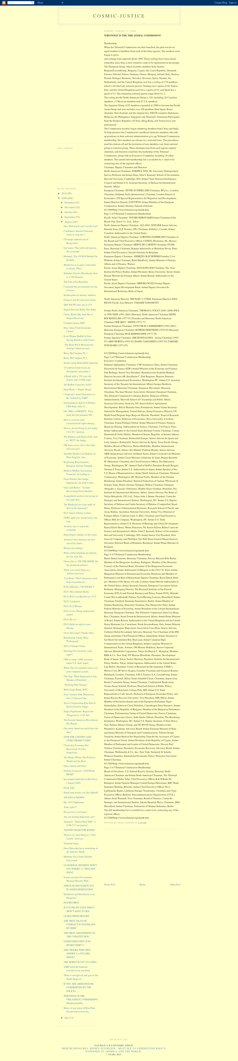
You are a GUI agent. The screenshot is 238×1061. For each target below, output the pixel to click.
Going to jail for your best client (80, 299)
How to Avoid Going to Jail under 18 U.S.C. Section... (80, 429)
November (70, 207)
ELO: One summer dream (76, 591)
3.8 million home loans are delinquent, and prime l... (77, 369)
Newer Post (109, 884)
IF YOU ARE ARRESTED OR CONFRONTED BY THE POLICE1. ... (78, 987)
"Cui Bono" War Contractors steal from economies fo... (80, 580)
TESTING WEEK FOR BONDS (79, 830)
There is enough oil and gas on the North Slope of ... (81, 977)
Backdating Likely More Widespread (76, 639)
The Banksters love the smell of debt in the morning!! (79, 506)
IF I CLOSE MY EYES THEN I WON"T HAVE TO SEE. (79, 909)
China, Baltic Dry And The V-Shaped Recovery (78, 316)
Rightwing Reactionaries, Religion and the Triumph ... (79, 463)
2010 (64, 193)
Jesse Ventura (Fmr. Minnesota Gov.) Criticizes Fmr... (79, 696)
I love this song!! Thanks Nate (79, 632)
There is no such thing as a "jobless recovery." (77, 571)
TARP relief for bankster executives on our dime (77, 968)
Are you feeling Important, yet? (79, 816)
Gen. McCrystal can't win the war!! (81, 226)
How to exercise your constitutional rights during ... (80, 421)
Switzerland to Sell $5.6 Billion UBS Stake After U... (79, 404)
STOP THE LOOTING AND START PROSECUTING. (77, 738)
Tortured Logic (71, 843)
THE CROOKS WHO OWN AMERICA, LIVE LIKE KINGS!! (77, 953)
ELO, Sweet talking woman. (77, 512)
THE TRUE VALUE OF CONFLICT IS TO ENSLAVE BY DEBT (79, 924)
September (70, 217)
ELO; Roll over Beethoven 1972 (80, 596)
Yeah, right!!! (70, 807)
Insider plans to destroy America (80, 295)
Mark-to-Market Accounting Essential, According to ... (78, 472)
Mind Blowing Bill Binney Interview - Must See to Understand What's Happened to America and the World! (114, 1050)
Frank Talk (69, 787)
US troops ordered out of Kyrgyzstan (76, 241)
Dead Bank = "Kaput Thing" (78, 389)
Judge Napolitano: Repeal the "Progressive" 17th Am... (79, 713)
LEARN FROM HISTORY (76, 916)
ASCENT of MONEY (74, 797)
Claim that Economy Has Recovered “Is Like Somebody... (76, 749)
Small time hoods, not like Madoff (81, 792)
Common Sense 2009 (74, 323)
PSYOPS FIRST (71, 902)
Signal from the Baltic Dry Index (80, 309)
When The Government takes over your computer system (81, 669)
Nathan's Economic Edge (113, 1045)
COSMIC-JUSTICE (119, 15)
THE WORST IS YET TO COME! (80, 962)
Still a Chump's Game (74, 646)
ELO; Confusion (72, 601)
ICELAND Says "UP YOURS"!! (79, 586)
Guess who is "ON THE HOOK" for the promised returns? (81, 563)
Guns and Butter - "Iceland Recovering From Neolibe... (79, 489)
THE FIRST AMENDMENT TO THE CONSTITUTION (79, 934)
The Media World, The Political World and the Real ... (79, 759)
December (70, 202)
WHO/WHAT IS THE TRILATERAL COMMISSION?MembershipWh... (81, 999)
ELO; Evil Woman (73, 606)
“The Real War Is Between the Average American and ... (79, 346)
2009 (64, 198)
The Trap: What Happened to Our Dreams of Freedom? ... (80, 678)
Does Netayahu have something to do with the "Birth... (81, 850)
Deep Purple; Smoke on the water (80, 534)
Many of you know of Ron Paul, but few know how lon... (80, 1009)
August (68, 221)
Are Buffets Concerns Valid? (78, 384)
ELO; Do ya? (70, 619)
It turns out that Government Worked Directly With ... (78, 879)
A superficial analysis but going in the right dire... (81, 497)
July (67, 1017)
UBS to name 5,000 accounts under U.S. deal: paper (78, 661)
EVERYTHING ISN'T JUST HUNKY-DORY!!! (77, 943)
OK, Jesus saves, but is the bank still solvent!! (79, 446)
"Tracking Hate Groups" (75, 684)
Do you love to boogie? (75, 812)
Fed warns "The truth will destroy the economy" (80, 249)
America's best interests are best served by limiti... (79, 541)
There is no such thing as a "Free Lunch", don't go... (80, 836)
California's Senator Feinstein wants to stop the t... (78, 232)
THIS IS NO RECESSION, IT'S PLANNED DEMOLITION (79, 887)
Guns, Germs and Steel (75, 766)
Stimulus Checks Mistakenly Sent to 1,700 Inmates (81, 275)
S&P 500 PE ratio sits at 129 (78, 304)
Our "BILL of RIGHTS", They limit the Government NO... (79, 413)
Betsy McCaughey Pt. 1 (75, 353)
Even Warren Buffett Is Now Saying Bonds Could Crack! (79, 338)
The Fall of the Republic (76, 281)
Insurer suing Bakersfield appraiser (81, 362)
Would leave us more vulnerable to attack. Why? (80, 266)
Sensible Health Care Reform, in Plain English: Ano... (80, 455)
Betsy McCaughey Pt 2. (75, 358)
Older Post (175, 884)
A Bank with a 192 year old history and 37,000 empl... (78, 378)
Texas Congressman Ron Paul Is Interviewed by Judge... (80, 704)
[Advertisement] (132, 856)
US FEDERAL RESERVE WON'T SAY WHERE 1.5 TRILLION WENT (80, 868)
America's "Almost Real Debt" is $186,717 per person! (80, 823)
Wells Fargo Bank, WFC (76, 689)
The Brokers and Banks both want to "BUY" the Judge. (81, 438)
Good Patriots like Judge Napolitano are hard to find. (79, 480)
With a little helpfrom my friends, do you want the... (80, 554)
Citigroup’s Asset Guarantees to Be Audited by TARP (79, 396)
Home (143, 884)
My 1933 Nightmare (74, 802)
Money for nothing (73, 548)
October (69, 212)
